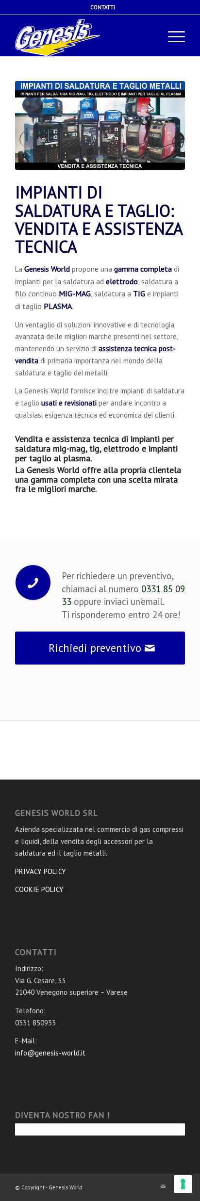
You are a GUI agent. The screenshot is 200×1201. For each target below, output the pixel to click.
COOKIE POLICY (39, 889)
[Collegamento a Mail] (163, 1186)
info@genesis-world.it (50, 1052)
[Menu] (171, 36)
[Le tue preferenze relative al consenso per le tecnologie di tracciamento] (183, 1184)
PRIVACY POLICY (40, 871)
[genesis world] (63, 36)
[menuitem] (102, 7)
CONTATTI (102, 7)
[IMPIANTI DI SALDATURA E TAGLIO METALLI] (100, 125)
